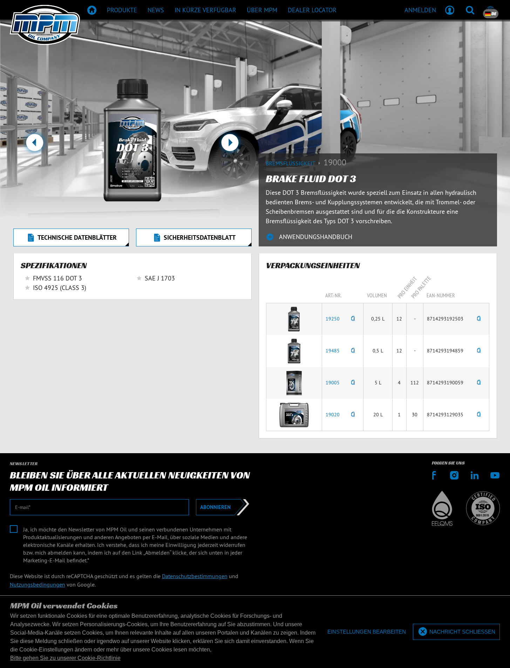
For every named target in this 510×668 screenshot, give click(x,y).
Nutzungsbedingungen (37, 584)
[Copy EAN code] (478, 319)
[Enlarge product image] (294, 318)
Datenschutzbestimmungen (194, 576)
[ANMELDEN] (450, 10)
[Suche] (470, 10)
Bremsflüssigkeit (291, 163)
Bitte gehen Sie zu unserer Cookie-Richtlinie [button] (65, 658)
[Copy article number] (353, 319)
